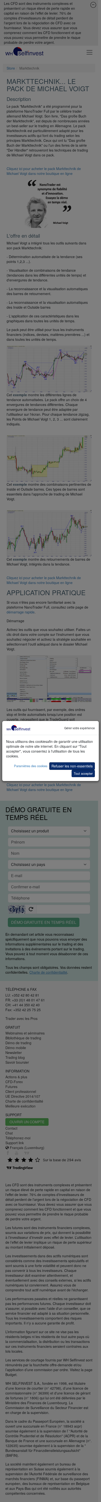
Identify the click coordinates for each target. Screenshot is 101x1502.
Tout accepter (83, 773)
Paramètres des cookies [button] (30, 766)
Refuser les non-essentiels (72, 766)
